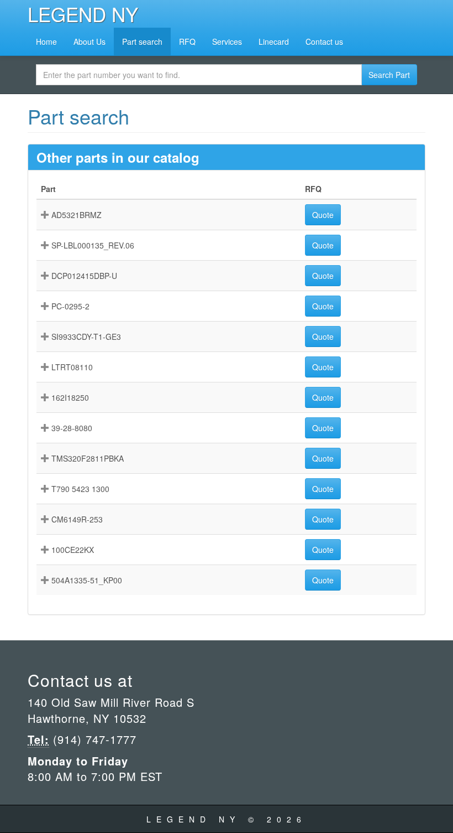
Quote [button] (323, 214)
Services (227, 41)
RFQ (187, 41)
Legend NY (83, 14)
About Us (89, 41)
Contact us (324, 41)
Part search (142, 41)
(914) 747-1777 (92, 739)
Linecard (274, 41)
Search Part (389, 74)
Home (46, 41)
